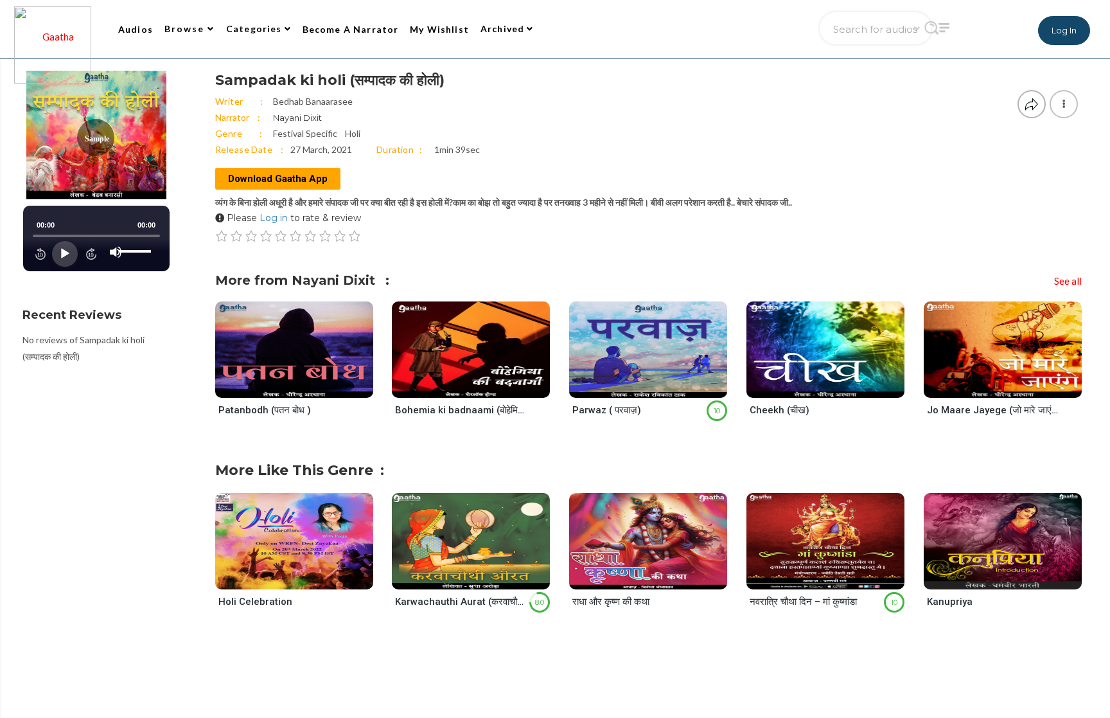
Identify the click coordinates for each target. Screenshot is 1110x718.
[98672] (1013, 577)
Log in (274, 218)
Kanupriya (950, 601)
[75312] (1013, 386)
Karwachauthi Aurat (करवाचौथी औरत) (461, 601)
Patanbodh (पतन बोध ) (264, 410)
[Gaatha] (51, 29)
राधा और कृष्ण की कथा (610, 601)
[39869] (658, 386)
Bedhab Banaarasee (313, 101)
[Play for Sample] (281, 385)
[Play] (64, 253)
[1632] (481, 577)
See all (1068, 281)
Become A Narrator (351, 29)
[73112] (836, 386)
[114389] (658, 577)
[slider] (137, 241)
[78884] (481, 386)
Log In (1064, 30)
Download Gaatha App (278, 178)
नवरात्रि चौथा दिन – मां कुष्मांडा (803, 601)
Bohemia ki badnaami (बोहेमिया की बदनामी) (461, 410)
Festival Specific (305, 133)
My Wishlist (439, 29)
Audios (135, 29)
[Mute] (115, 252)
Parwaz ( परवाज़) (606, 410)
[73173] (304, 386)
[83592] (836, 577)
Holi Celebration (255, 601)
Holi (352, 133)
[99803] (304, 577)
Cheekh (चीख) (779, 410)
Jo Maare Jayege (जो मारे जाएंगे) (993, 410)
